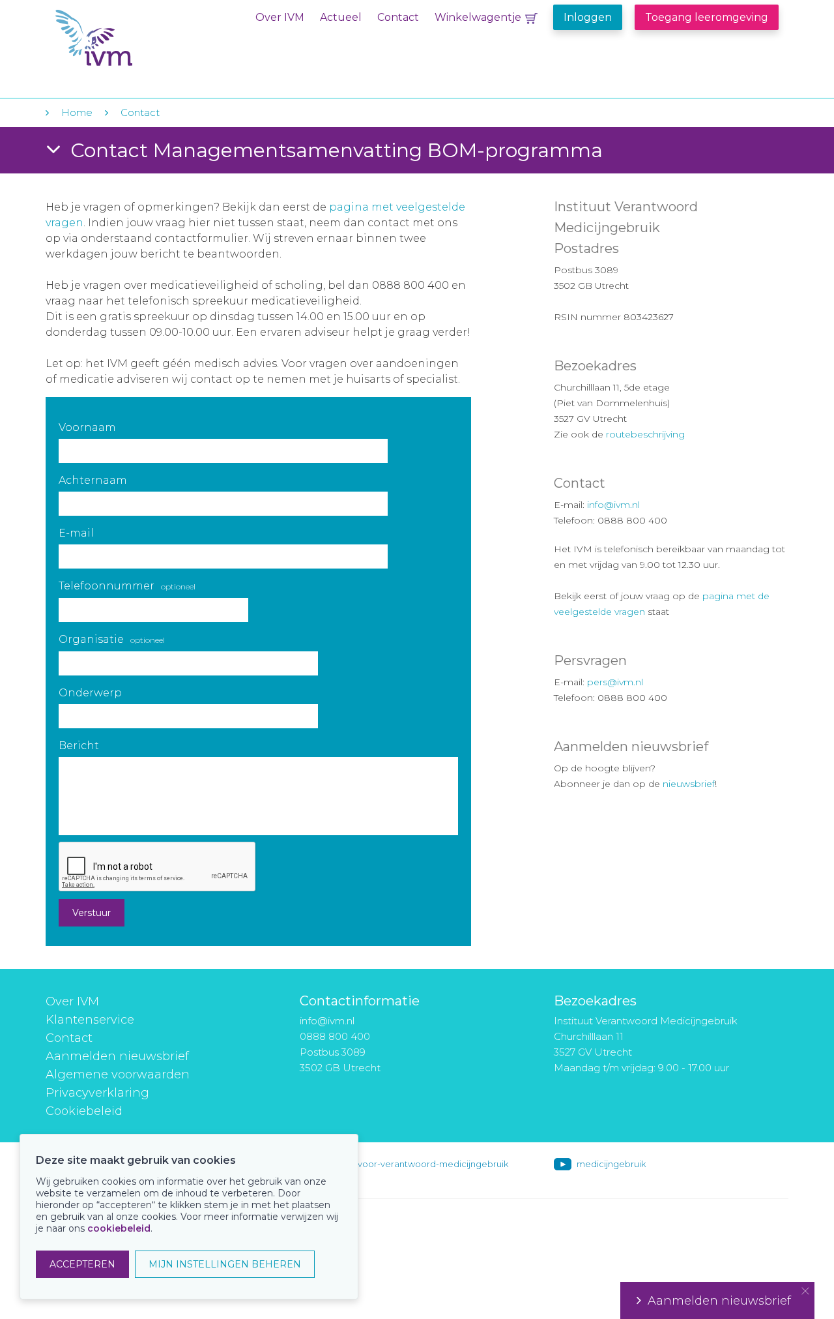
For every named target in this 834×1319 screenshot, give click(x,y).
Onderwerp (90, 693)
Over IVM (279, 17)
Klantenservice (90, 1020)
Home (77, 112)
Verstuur (91, 913)
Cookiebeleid (84, 1111)
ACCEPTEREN (82, 1264)
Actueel (341, 17)
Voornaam (87, 427)
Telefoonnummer (127, 586)
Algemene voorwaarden (118, 1074)
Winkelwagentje (478, 17)
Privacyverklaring (97, 1093)
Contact (398, 17)
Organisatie (112, 639)
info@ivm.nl (613, 505)
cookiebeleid (119, 1228)
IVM (134, 38)
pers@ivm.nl (615, 682)
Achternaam (93, 480)
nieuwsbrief (689, 784)
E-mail (76, 533)
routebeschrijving (645, 434)
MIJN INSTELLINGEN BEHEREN (225, 1264)
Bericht (79, 745)
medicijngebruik (611, 1164)
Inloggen (588, 17)
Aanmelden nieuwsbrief (117, 1056)
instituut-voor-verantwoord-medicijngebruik (415, 1164)
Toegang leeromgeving (706, 17)
